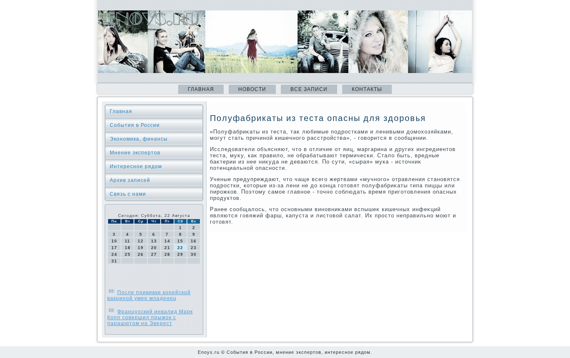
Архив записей (130, 180)
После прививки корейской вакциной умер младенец (149, 295)
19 (141, 247)
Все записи (309, 89)
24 (114, 254)
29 (180, 254)
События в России (135, 125)
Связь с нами (128, 194)
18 (128, 247)
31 (114, 261)
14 (167, 241)
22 (180, 247)
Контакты (367, 89)
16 (194, 241)
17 (114, 247)
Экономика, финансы (139, 139)
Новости (252, 89)
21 (167, 247)
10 (114, 241)
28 (167, 254)
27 (154, 254)
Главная (201, 89)
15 (180, 241)
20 (154, 247)
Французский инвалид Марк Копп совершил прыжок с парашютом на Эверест (150, 317)
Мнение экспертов (135, 153)
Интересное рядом (136, 166)
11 (127, 241)
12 (141, 241)
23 (194, 247)
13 (154, 241)
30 (194, 254)
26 (141, 254)
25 (128, 254)
